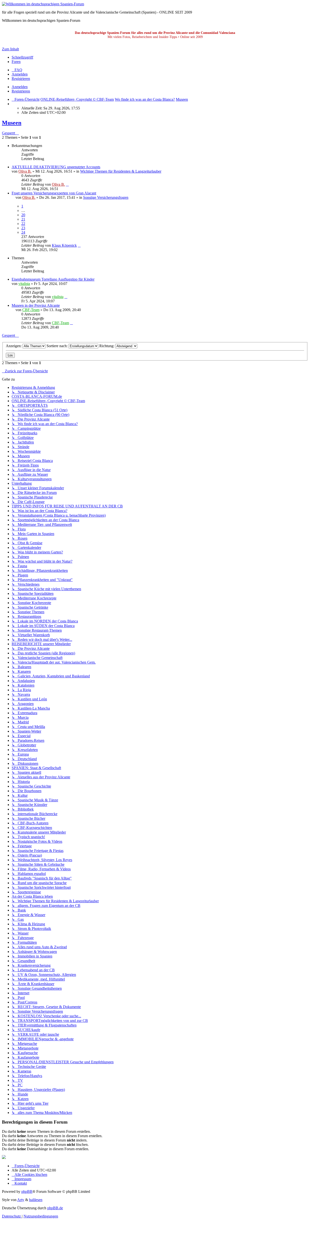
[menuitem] (17, 70)
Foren (16, 62)
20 (23, 215)
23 (23, 228)
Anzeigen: (14, 346)
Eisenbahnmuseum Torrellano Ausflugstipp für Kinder (53, 279)
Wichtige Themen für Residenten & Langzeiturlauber (120, 171)
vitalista (24, 284)
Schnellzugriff (22, 57)
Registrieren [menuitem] (21, 79)
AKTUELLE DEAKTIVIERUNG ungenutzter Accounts (56, 167)
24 (23, 232)
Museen (11, 123)
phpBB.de (55, 1208)
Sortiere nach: (57, 346)
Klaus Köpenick (64, 245)
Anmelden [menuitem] (20, 74)
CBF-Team (30, 310)
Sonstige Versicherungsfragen (105, 197)
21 (23, 219)
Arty (20, 1200)
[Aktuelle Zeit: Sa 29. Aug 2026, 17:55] (13, 104)
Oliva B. (24, 171)
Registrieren (21, 91)
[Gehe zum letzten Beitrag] (67, 184)
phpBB (26, 1191)
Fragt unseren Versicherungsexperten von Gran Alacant (54, 193)
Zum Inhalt (10, 49)
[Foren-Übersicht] (43, 4)
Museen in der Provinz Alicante (36, 305)
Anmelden (20, 87)
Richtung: (107, 346)
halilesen (35, 1200)
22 (23, 224)
